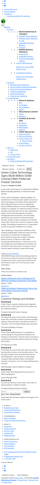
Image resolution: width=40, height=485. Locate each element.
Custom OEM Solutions (24, 63)
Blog (20, 103)
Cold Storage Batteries (18, 92)
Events (21, 110)
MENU (7, 27)
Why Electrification (25, 136)
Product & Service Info (27, 119)
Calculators (8, 14)
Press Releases (24, 107)
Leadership (14, 150)
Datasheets (23, 125)
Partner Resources (10, 9)
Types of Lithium (25, 134)
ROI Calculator (9, 448)
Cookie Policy (7, 482)
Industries (10, 83)
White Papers (23, 127)
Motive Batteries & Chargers (27, 32)
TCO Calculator (9, 446)
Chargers (22, 47)
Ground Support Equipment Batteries (23, 87)
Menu (29, 169)
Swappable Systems (26, 56)
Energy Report (24, 143)
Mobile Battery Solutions (26, 50)
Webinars (22, 116)
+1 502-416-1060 (9, 459)
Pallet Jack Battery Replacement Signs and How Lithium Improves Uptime (19, 289)
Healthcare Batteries (17, 94)
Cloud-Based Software (24, 73)
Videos (21, 114)
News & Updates (26, 100)
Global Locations (10, 429)
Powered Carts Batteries (18, 96)
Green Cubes (18, 478)
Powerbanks (23, 54)
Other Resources (26, 132)
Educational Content (28, 111)
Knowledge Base (13, 98)
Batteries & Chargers (11, 408)
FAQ (11, 152)
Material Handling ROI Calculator (18, 16)
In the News (23, 105)
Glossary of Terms (25, 145)
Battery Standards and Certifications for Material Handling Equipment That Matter (19, 279)
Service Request (9, 12)
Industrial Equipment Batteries (21, 89)
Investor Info (8, 433)
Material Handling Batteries (19, 85)
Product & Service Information (15, 420)
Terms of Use (33, 480)
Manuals (22, 130)
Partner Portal (27, 141)
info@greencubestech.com (13, 456)
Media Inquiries (9, 435)
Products (10, 30)
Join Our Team (15, 154)
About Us (10, 148)
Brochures (22, 123)
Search (26, 391)
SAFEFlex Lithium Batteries (28, 36)
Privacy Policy (22, 480)
